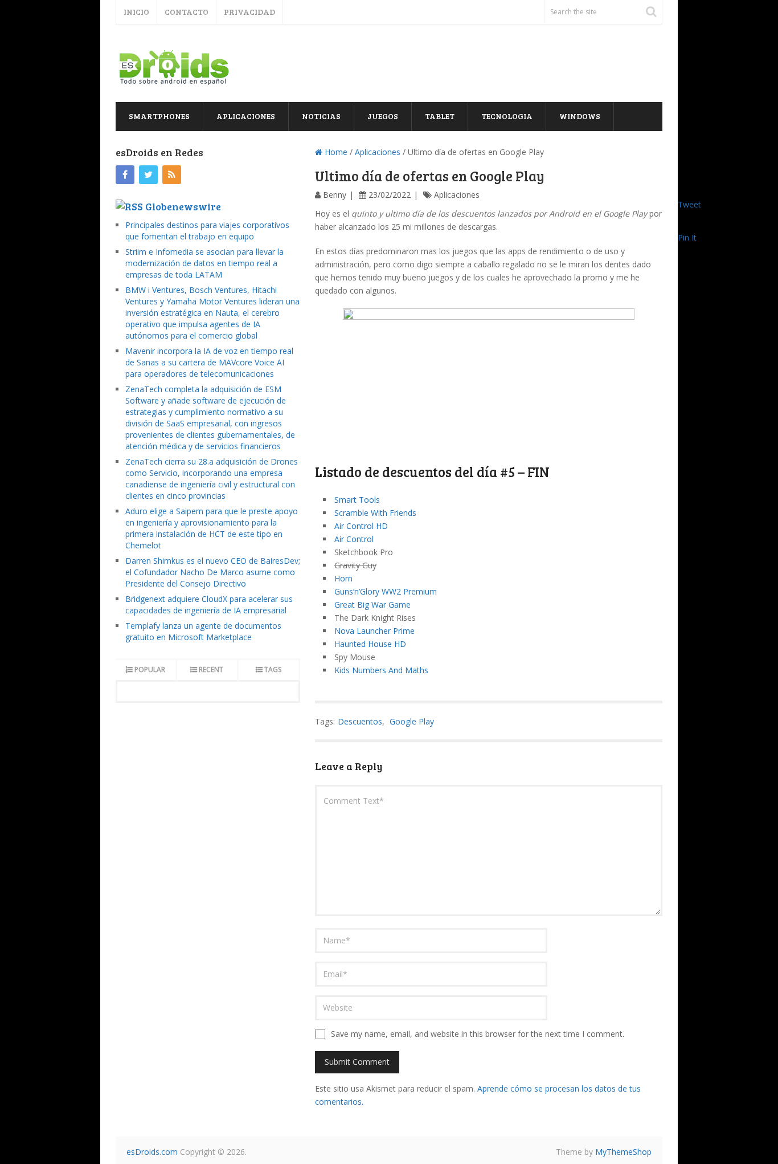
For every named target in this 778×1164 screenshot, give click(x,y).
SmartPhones (159, 116)
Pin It (687, 237)
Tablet (439, 116)
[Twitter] (148, 174)
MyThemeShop (623, 1151)
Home (334, 151)
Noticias (321, 116)
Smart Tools (357, 499)
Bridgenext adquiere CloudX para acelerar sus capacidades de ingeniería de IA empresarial (209, 604)
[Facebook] (125, 174)
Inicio (136, 11)
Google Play (412, 721)
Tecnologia (507, 116)
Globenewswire (183, 206)
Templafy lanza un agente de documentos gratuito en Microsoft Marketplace (203, 631)
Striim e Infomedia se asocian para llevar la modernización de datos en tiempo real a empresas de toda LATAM (204, 263)
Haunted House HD (370, 643)
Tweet (689, 204)
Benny (334, 194)
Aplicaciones (245, 116)
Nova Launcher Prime (374, 630)
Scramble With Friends (375, 512)
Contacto (186, 11)
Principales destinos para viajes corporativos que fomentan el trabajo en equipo (207, 230)
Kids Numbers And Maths (381, 670)
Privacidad (249, 11)
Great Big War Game (372, 604)
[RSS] (171, 174)
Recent (211, 669)
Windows (579, 116)
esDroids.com (152, 1151)
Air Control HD (361, 525)
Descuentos (360, 721)
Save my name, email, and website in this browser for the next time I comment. (477, 1033)
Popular (149, 669)
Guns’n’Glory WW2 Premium (385, 591)
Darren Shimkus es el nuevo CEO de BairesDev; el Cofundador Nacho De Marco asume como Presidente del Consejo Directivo (212, 572)
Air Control (354, 539)
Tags (272, 669)
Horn (343, 578)
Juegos (382, 116)
